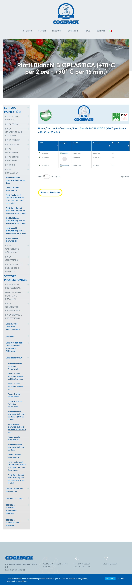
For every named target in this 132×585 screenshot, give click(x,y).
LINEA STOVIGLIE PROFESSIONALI (13, 316)
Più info (120, 579)
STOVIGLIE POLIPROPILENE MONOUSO (12, 522)
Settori (42, 31)
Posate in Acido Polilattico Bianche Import (15, 386)
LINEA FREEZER (12, 140)
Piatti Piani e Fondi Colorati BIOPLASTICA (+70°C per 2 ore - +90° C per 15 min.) (15, 199)
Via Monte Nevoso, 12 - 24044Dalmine (55, 565)
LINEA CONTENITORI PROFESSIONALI (13, 306)
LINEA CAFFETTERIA (11, 258)
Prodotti (56, 31)
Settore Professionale (59, 128)
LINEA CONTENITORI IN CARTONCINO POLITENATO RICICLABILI (14, 347)
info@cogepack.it (110, 564)
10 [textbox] (44, 176)
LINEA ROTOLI (12, 144)
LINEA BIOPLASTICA (11, 171)
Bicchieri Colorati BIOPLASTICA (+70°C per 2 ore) (15, 180)
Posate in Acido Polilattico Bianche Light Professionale (15, 376)
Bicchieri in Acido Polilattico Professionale (15, 366)
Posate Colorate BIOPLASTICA (12, 189)
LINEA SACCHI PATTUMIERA (12, 159)
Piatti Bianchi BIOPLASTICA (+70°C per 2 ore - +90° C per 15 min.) (16, 231)
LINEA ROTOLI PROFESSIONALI (13, 286)
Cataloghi (73, 31)
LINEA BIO (10, 165)
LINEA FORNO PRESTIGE (12, 118)
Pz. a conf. (115, 143)
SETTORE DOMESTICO (12, 109)
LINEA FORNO (12, 124)
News (87, 31)
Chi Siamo (27, 31)
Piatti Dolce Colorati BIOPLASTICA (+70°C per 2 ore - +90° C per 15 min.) (16, 210)
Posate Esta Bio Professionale (14, 395)
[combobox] (46, 177)
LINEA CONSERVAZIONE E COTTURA (13, 132)
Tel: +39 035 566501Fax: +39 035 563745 (82, 565)
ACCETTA (110, 579)
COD (41, 143)
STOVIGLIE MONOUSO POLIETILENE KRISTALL (11, 509)
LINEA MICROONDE (11, 151)
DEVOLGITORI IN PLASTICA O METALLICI (13, 295)
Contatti (101, 31)
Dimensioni (96, 143)
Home (41, 128)
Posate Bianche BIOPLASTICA (12, 239)
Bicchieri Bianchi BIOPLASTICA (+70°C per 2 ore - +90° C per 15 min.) (16, 220)
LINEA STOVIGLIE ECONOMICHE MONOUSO (13, 267)
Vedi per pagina (49, 176)
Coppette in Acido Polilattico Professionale (15, 404)
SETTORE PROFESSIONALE (14, 278)
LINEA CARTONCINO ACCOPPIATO (12, 248)
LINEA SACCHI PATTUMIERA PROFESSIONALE (13, 326)
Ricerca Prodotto (50, 192)
